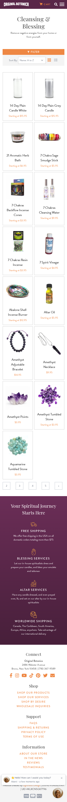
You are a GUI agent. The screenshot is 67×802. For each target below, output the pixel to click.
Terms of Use (33, 736)
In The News (33, 758)
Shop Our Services (33, 697)
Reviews (33, 763)
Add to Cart (17, 99)
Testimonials (33, 767)
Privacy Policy (33, 732)
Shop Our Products (33, 693)
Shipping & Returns (33, 727)
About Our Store (33, 754)
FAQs (33, 723)
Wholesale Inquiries (33, 706)
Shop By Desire (33, 702)
